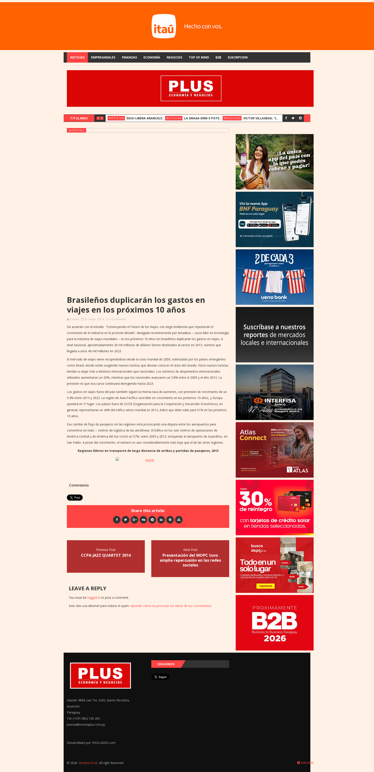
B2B (218, 57)
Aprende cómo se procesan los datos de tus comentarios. (171, 606)
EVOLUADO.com (104, 743)
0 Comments (118, 319)
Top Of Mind (199, 57)
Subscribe (307, 763)
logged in (93, 597)
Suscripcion (238, 57)
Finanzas (129, 57)
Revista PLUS (88, 763)
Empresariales (103, 57)
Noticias (77, 57)
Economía (151, 57)
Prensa (74, 319)
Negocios (174, 57)
